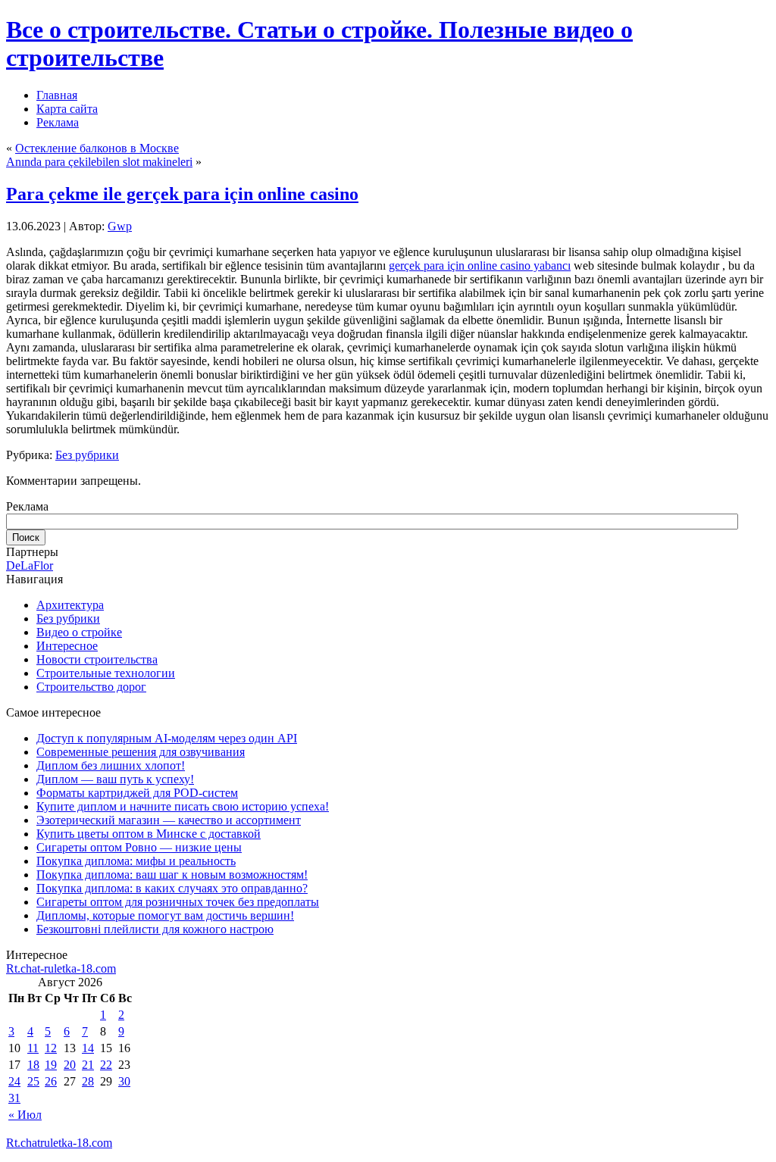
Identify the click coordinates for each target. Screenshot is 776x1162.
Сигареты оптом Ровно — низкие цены (139, 847)
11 (33, 1048)
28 (88, 1081)
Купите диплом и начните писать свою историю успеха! (182, 806)
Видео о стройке (79, 632)
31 (14, 1098)
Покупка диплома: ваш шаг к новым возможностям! (172, 874)
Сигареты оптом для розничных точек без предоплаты (177, 901)
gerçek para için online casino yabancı (480, 265)
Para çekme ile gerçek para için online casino (182, 194)
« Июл (25, 1114)
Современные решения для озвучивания (140, 751)
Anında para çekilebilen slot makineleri (99, 161)
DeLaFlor (29, 565)
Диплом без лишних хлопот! (110, 765)
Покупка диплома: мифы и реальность (136, 860)
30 (124, 1081)
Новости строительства (97, 659)
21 (88, 1064)
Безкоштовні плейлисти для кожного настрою (155, 929)
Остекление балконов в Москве (97, 148)
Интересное (67, 645)
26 (51, 1081)
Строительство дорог (91, 686)
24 (14, 1081)
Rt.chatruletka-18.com (59, 1142)
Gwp (120, 226)
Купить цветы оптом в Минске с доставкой (148, 833)
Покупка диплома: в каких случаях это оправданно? (172, 888)
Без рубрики (87, 454)
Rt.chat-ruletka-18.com (61, 968)
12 (51, 1048)
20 (70, 1064)
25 (33, 1081)
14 (88, 1048)
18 (33, 1064)
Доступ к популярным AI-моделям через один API (166, 738)
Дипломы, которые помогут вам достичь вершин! (165, 915)
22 (106, 1064)
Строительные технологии (105, 673)
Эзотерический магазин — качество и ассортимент (168, 820)
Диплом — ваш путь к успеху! (115, 779)
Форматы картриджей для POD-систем (137, 792)
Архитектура (70, 604)
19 (51, 1064)
